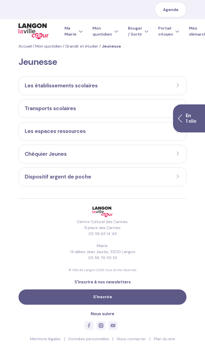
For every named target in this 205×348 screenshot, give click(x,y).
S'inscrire (102, 296)
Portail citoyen (165, 31)
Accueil (25, 46)
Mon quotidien (102, 31)
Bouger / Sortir (135, 31)
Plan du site (164, 338)
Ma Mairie (70, 31)
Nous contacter (131, 338)
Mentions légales (45, 338)
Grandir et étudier (81, 46)
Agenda (170, 9)
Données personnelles (88, 338)
